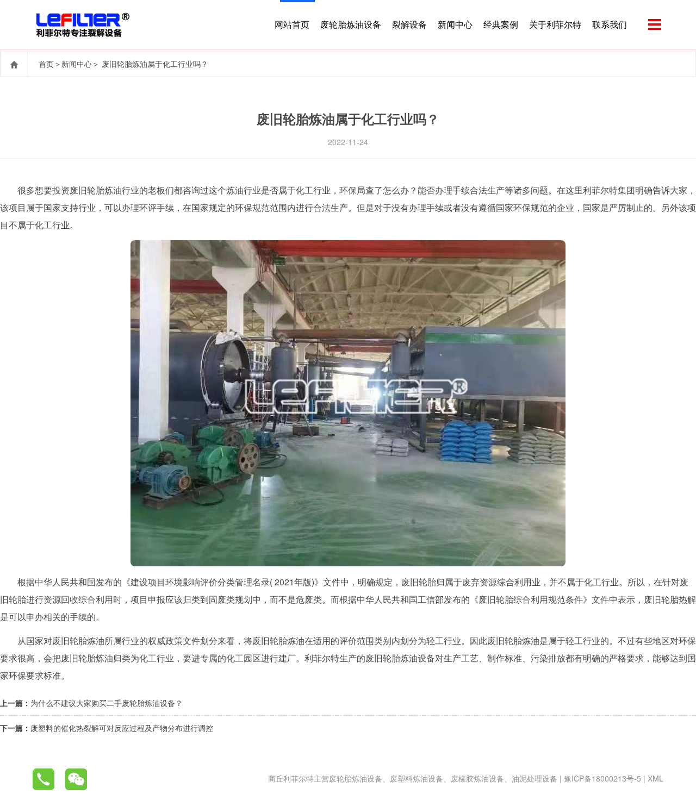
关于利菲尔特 (555, 24)
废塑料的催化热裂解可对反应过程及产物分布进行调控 (121, 727)
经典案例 (500, 24)
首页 (46, 63)
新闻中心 (455, 24)
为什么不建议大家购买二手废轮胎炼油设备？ (106, 702)
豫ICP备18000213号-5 (602, 778)
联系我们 (609, 24)
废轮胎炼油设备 (350, 24)
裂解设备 (409, 24)
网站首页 (292, 24)
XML (655, 778)
